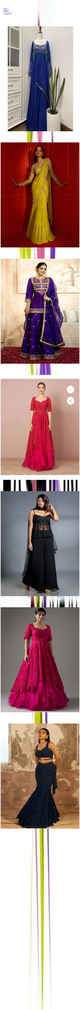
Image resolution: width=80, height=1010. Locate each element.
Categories (6, 13)
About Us (6, 10)
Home (5, 8)
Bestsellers (6, 11)
